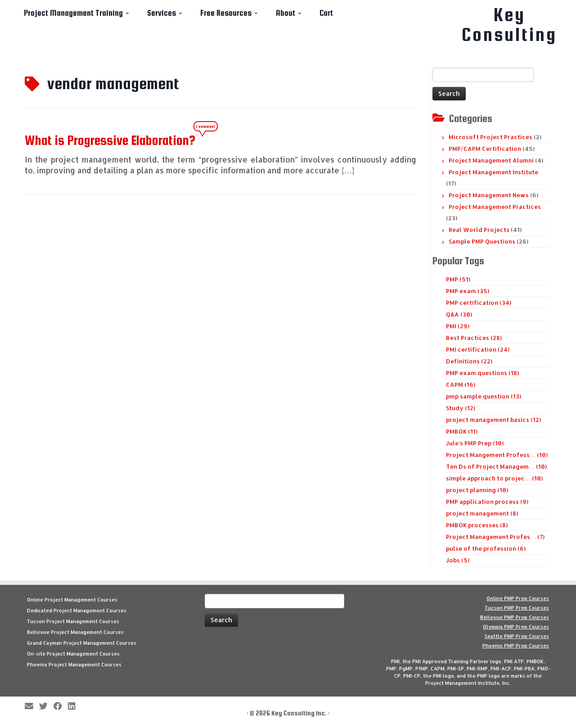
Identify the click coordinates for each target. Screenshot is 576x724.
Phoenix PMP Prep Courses (515, 646)
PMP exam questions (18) (482, 372)
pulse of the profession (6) (486, 548)
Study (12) (460, 408)
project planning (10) (477, 489)
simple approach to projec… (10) (494, 478)
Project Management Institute (493, 172)
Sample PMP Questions (482, 241)
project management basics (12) (493, 419)
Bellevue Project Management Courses (75, 632)
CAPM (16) (460, 384)
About (286, 13)
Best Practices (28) (474, 337)
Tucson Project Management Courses (73, 621)
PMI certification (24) (477, 349)
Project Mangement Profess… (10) (497, 454)
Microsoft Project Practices (490, 136)
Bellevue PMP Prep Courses (514, 617)
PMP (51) (458, 279)
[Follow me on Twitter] (46, 706)
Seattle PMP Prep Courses (517, 636)
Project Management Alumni (491, 160)
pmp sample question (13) (483, 396)
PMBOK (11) (461, 431)
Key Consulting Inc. (299, 713)
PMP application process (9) (487, 501)
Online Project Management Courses (72, 600)
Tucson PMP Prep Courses (517, 608)
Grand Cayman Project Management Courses (81, 643)
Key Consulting (509, 25)
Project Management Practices (495, 206)
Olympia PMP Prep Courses (516, 627)
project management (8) (482, 513)
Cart (326, 13)
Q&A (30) (459, 314)
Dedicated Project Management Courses (76, 610)
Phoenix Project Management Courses (74, 664)
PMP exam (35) (467, 290)
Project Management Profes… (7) (495, 536)
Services (162, 13)
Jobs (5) (457, 560)
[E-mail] (32, 706)
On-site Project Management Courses (73, 654)
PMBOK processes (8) (477, 525)
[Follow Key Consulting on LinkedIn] (74, 706)
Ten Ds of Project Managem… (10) (496, 466)
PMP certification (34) (478, 302)
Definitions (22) (469, 361)
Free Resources (226, 13)
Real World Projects (479, 229)
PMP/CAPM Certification (485, 148)
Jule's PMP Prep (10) (475, 443)
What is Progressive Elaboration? (110, 140)
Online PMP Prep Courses (517, 598)
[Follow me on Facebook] (61, 706)
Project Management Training (74, 13)
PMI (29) (457, 326)
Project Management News (489, 195)
